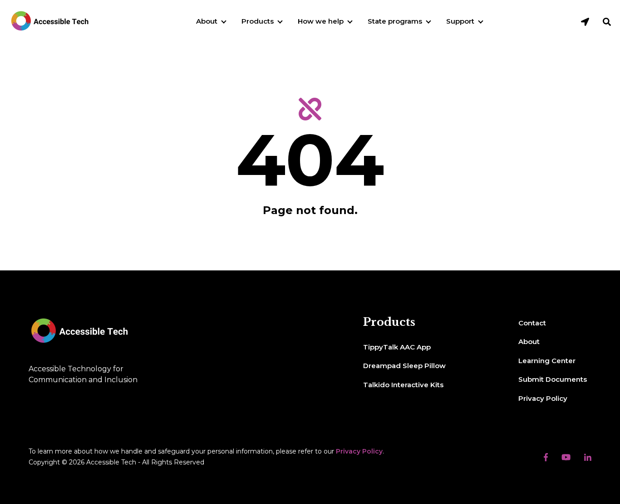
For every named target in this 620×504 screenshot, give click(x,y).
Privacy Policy (542, 398)
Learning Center (547, 360)
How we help (321, 21)
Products (257, 21)
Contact (532, 323)
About (206, 21)
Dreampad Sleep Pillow (404, 365)
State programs (395, 21)
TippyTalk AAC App (397, 347)
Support (460, 21)
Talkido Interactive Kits (403, 384)
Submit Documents (552, 379)
